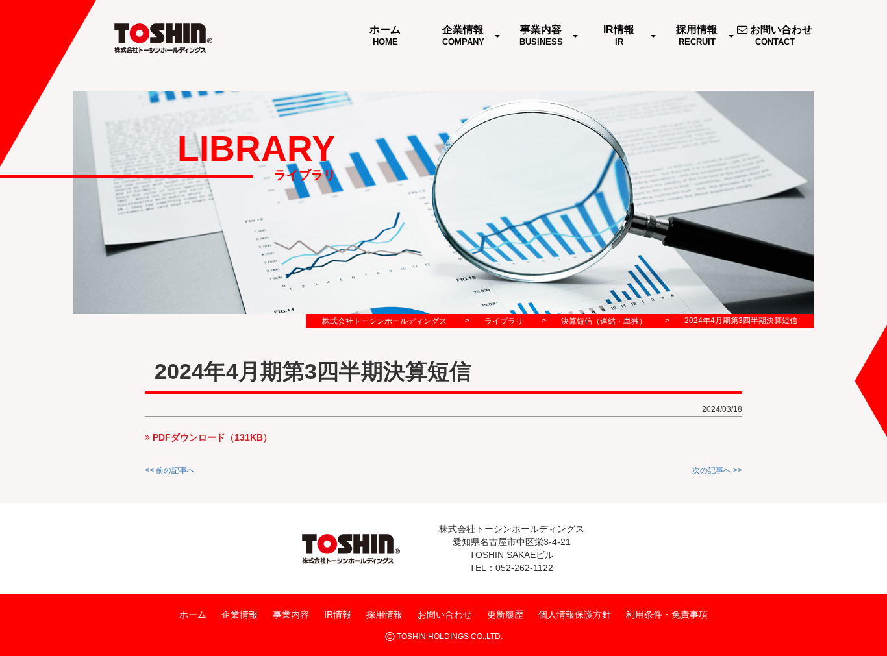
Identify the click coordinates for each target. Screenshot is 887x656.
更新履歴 (505, 614)
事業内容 (291, 614)
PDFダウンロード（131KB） (211, 437)
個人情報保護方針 (574, 614)
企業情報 (239, 614)
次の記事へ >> (717, 470)
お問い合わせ (445, 614)
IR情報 (337, 614)
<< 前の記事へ (170, 470)
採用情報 (384, 614)
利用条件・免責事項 (667, 614)
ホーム (192, 614)
